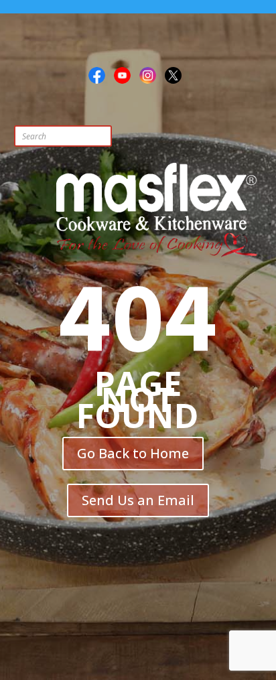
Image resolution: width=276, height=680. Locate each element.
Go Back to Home (133, 453)
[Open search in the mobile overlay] (91, 136)
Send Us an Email (138, 500)
